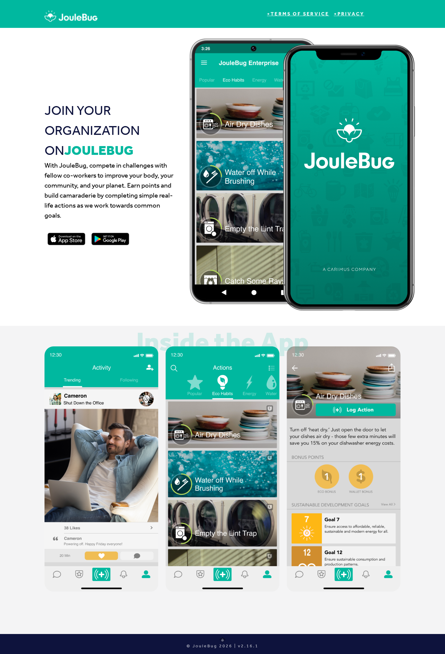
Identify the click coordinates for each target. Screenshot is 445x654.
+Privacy (349, 14)
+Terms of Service (298, 14)
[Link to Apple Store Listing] (66, 239)
